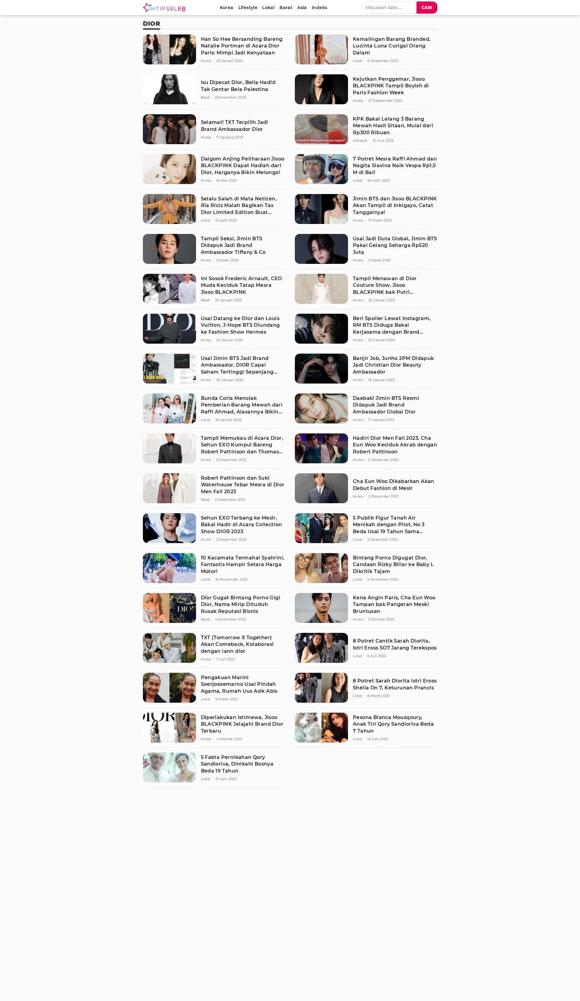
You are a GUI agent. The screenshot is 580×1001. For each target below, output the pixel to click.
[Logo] (165, 7)
